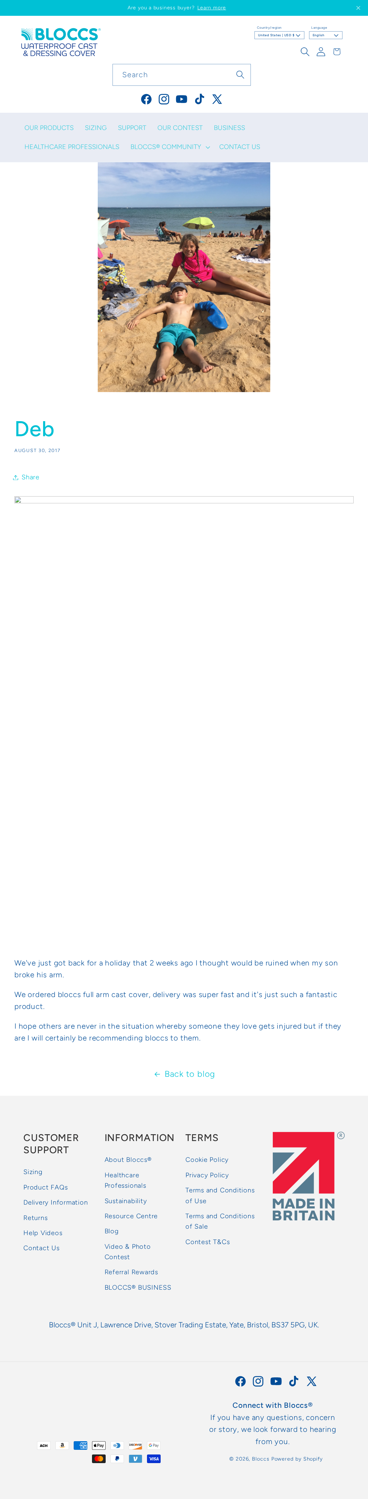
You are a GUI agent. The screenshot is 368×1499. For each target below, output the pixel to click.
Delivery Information (55, 1202)
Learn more (211, 8)
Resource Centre (131, 1216)
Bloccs (260, 1459)
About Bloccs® (128, 1160)
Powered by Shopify (297, 1459)
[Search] (240, 74)
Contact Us (41, 1248)
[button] (169, 147)
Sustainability (126, 1201)
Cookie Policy (207, 1160)
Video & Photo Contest (128, 1252)
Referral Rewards (131, 1272)
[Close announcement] (358, 8)
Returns (35, 1218)
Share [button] (31, 477)
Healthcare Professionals (125, 1180)
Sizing (33, 1172)
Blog (112, 1231)
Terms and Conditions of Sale (220, 1221)
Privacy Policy (207, 1175)
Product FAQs (45, 1187)
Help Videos (43, 1233)
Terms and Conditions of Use (220, 1195)
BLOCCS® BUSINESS (138, 1287)
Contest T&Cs (207, 1242)
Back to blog (190, 1074)
